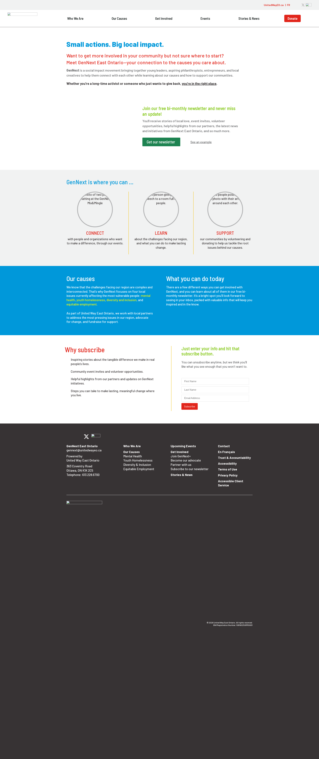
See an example (201, 142)
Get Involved (163, 18)
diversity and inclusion (121, 300)
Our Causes (119, 18)
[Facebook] (295, 5)
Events (205, 18)
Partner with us (181, 464)
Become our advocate (186, 460)
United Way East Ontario (82, 460)
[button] (260, 5)
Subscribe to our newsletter (190, 469)
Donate (292, 18)
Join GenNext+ (181, 456)
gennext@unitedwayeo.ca (84, 450)
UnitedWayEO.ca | (275, 4)
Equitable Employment (138, 469)
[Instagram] (299, 5)
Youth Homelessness (138, 460)
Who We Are (75, 18)
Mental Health (132, 456)
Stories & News (249, 18)
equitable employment (81, 304)
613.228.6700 (91, 475)
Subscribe (189, 406)
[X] (303, 5)
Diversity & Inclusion (137, 464)
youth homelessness (90, 300)
